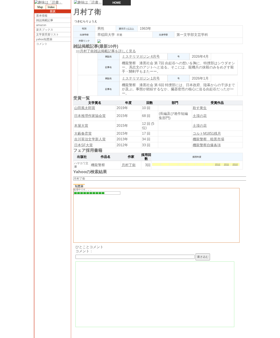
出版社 (82, 157)
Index (51, 7)
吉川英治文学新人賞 (90, 139)
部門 (175, 103)
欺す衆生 (200, 108)
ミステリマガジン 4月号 (141, 56)
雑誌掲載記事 (44, 20)
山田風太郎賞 (84, 108)
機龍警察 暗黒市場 (208, 139)
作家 (131, 157)
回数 (149, 103)
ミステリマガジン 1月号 (141, 78)
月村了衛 (129, 165)
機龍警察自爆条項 (207, 145)
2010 (235, 164)
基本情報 (41, 15)
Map (40, 7)
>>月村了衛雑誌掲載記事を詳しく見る (106, 51)
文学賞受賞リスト (47, 34)
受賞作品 (217, 103)
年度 (128, 103)
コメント (41, 43)
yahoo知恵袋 (44, 39)
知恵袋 (79, 186)
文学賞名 (94, 103)
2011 (226, 164)
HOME (116, 2)
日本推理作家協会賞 (90, 116)
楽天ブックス (44, 29)
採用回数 (146, 156)
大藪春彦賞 (83, 133)
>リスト (130, 28)
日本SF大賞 (83, 145)
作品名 (105, 157)
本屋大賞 (81, 125)
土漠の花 (200, 116)
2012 (217, 164)
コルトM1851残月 (207, 133)
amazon (41, 25)
